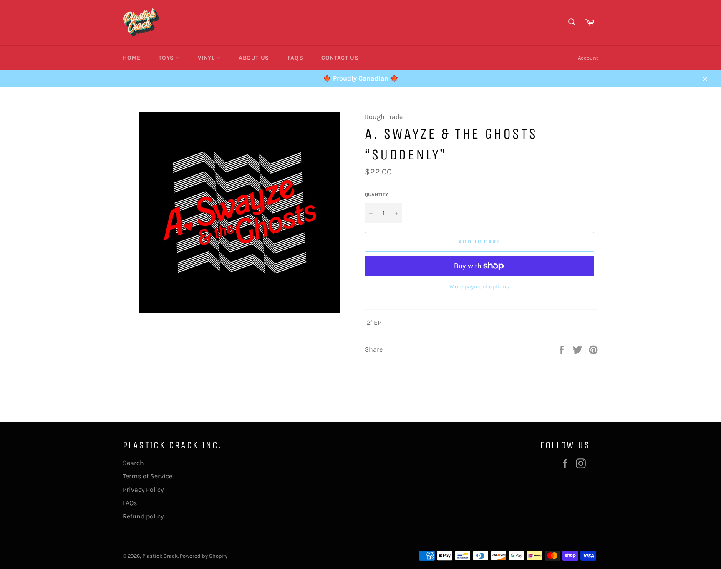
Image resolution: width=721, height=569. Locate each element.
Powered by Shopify (203, 556)
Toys (167, 57)
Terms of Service (147, 476)
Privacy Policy (143, 489)
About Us (254, 57)
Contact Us (339, 57)
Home (131, 57)
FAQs (295, 57)
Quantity (376, 194)
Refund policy (143, 516)
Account (588, 58)
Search (133, 463)
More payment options (479, 286)
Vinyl (207, 57)
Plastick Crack (160, 556)
